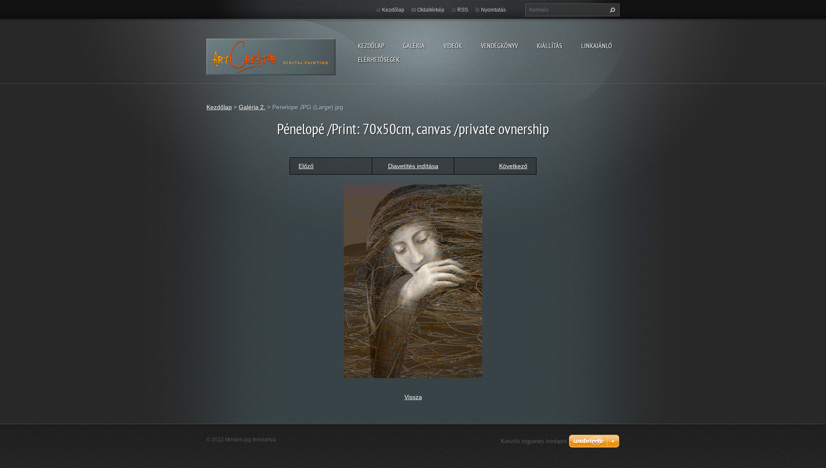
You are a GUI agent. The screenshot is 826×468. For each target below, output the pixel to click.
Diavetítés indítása (413, 166)
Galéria (414, 45)
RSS (462, 10)
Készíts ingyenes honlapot (534, 441)
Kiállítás (549, 45)
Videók (453, 45)
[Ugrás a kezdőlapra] (271, 56)
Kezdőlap (371, 45)
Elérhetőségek (379, 59)
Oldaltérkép (430, 10)
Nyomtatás (493, 10)
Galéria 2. (252, 107)
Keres (611, 9)
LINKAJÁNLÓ (596, 45)
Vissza (413, 397)
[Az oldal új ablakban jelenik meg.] (413, 280)
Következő (513, 166)
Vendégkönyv (499, 45)
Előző (306, 166)
